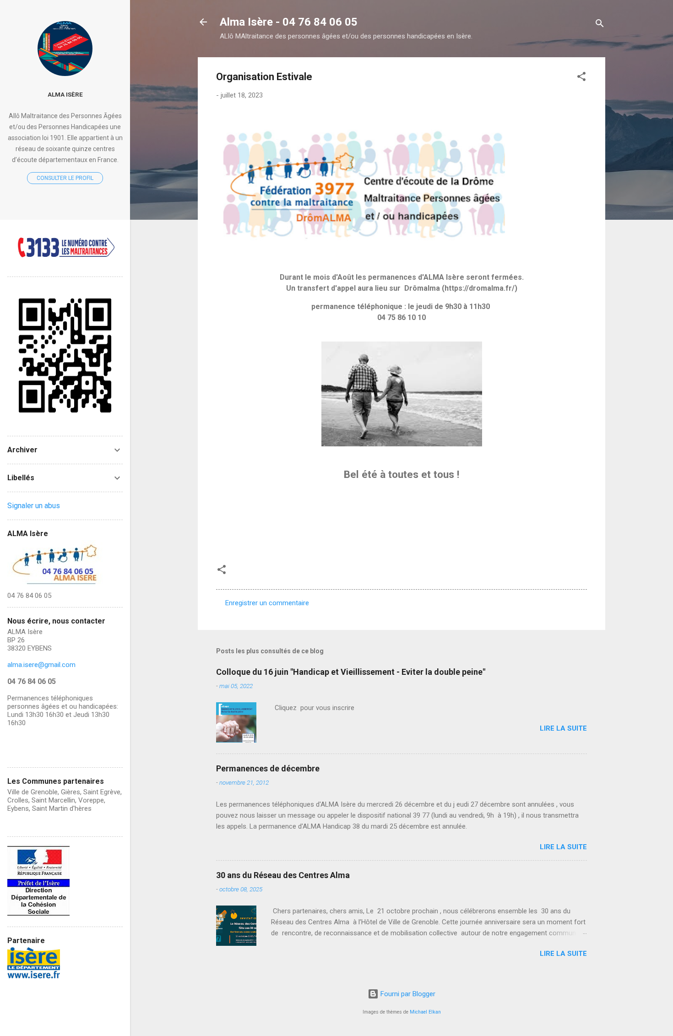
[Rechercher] (599, 25)
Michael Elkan (425, 1012)
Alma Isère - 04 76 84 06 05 (289, 22)
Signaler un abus (33, 505)
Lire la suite (563, 728)
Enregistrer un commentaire (267, 603)
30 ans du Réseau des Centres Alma (283, 875)
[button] (581, 78)
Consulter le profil (65, 178)
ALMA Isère (65, 94)
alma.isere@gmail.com (41, 665)
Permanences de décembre (268, 768)
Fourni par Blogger (407, 994)
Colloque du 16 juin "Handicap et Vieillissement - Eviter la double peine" (350, 672)
